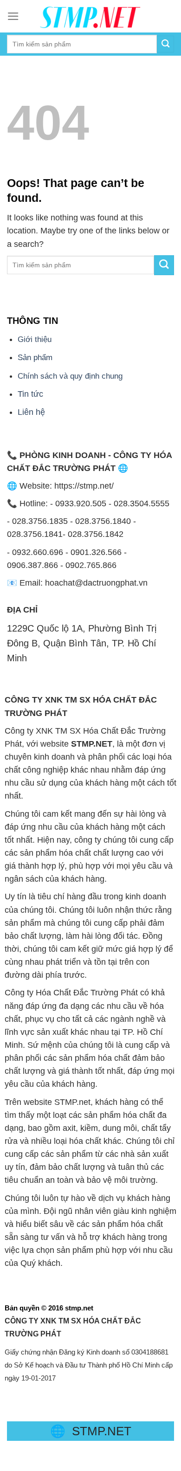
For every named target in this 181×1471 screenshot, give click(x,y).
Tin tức (30, 394)
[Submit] (164, 265)
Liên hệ (31, 412)
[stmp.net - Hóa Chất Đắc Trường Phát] (90, 16)
